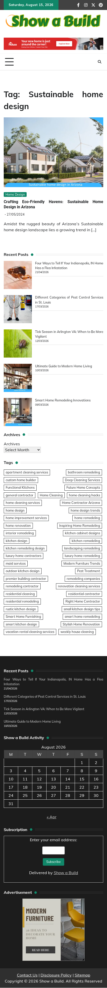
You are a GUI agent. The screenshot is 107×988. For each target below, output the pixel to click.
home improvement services (26, 518)
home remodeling (87, 518)
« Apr (51, 816)
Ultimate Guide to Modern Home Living (63, 366)
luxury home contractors (23, 556)
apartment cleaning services (27, 472)
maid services (16, 563)
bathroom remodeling (84, 472)
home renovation (18, 526)
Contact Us (27, 975)
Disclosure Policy (56, 975)
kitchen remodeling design (25, 548)
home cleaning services (23, 503)
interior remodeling (20, 533)
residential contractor (84, 594)
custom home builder (21, 480)
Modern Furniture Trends (81, 563)
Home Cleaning (51, 495)
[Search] (99, 62)
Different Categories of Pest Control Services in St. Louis (45, 696)
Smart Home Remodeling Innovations (63, 400)
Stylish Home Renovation (81, 624)
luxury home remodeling (82, 556)
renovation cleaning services (79, 586)
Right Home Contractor (82, 601)
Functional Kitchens (20, 487)
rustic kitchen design (21, 609)
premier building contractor (26, 579)
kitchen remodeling (86, 541)
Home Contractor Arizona (81, 503)
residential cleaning (20, 594)
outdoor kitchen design (23, 571)
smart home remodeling (82, 616)
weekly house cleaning (77, 632)
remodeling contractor (22, 586)
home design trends (85, 510)
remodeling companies (83, 579)
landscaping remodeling (82, 548)
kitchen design (16, 541)
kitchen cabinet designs (82, 533)
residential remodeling (22, 601)
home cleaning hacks (84, 495)
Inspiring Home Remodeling (79, 526)
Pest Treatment (88, 571)
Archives (12, 443)
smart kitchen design (21, 624)
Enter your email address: (53, 856)
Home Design (15, 194)
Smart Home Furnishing (23, 616)
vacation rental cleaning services (30, 632)
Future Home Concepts (83, 487)
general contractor (19, 495)
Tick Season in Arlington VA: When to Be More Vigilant (44, 709)
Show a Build (66, 872)
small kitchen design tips (82, 609)
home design (15, 510)
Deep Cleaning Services (82, 480)
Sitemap (82, 975)
